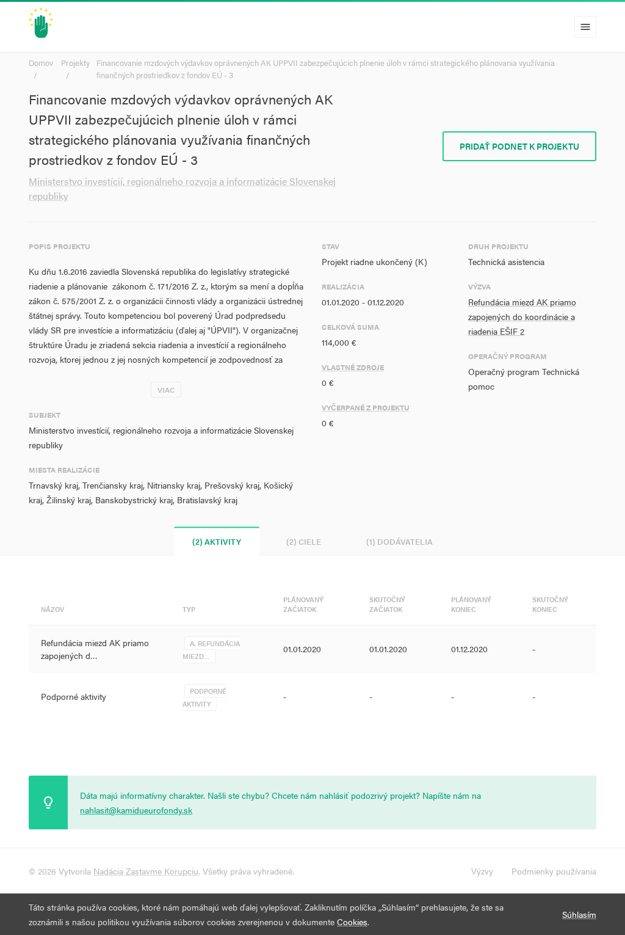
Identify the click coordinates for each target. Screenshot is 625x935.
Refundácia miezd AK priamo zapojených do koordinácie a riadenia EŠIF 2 (522, 316)
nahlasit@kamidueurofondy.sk (136, 810)
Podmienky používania (553, 871)
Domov (41, 62)
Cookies (352, 921)
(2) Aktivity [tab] (216, 541)
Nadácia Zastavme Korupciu (145, 871)
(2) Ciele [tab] (303, 541)
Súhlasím (579, 914)
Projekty (75, 62)
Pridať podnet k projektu (519, 146)
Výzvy (482, 871)
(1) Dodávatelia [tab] (399, 541)
